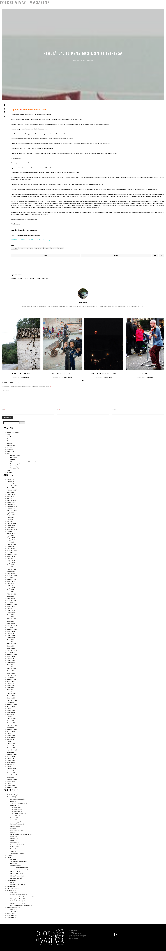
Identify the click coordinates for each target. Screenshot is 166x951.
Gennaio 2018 (11, 671)
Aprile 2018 (10, 664)
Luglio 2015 (10, 733)
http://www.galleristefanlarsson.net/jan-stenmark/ (26, 235)
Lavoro (12, 832)
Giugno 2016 (11, 710)
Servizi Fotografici (15, 464)
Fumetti (12, 828)
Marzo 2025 (10, 498)
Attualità (13, 805)
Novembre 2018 (12, 650)
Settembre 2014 (12, 754)
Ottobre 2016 (11, 702)
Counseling (13, 457)
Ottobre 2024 (11, 508)
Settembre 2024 (12, 511)
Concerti (13, 820)
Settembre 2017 (12, 679)
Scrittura (13, 847)
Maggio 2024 (11, 517)
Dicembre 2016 (11, 698)
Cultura (9, 797)
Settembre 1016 (12, 787)
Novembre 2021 (12, 575)
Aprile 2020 (10, 615)
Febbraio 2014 (11, 768)
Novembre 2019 (12, 625)
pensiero (20, 278)
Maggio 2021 (11, 588)
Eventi (9, 857)
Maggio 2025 (11, 496)
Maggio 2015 (11, 737)
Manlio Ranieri (25, 377)
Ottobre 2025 (11, 488)
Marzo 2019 (10, 642)
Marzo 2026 (10, 479)
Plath (21, 109)
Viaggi (12, 851)
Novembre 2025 (12, 486)
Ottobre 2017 (11, 677)
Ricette (12, 909)
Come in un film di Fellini (103, 374)
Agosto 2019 (11, 631)
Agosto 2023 (11, 533)
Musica (12, 838)
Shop (8, 470)
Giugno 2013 (11, 785)
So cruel (145, 374)
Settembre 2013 (12, 779)
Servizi (9, 453)
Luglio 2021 (10, 583)
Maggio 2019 (11, 637)
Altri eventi (13, 859)
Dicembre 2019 (11, 623)
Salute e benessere (12, 907)
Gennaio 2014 (11, 771)
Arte (11, 801)
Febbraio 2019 (11, 644)
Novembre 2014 (12, 750)
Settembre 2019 (12, 629)
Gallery (9, 441)
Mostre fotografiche (16, 876)
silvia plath (45, 278)
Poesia (12, 840)
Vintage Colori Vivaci (16, 853)
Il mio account (11, 445)
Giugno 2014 (11, 760)
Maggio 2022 (11, 563)
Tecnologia (17, 815)
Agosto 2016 (11, 706)
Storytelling (13, 466)
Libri (11, 836)
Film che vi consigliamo (17, 894)
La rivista (9, 447)
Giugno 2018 (11, 660)
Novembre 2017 (12, 675)
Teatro (12, 849)
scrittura (32, 278)
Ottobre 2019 (11, 627)
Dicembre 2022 (11, 548)
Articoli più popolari (13, 432)
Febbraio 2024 (11, 523)
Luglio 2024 (10, 513)
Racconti (83, 48)
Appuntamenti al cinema (17, 861)
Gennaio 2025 (11, 502)
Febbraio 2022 (11, 569)
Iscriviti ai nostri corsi (20, 869)
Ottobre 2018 (11, 652)
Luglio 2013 (10, 783)
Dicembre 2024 (11, 504)
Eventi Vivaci (11, 880)
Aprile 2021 (10, 590)
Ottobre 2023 (11, 531)
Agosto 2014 (11, 756)
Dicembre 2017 (11, 673)
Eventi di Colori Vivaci (16, 884)
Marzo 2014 (10, 766)
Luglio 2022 (10, 558)
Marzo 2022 (10, 567)
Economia (17, 811)
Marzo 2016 (10, 716)
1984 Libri (13, 892)
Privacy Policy (11, 451)
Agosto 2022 (11, 556)
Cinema (12, 817)
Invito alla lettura (15, 830)
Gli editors (10, 443)
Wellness (13, 911)
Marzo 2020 (10, 617)
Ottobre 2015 (11, 727)
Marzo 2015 (10, 741)
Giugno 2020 (11, 610)
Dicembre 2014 (11, 748)
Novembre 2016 (12, 700)
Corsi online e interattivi (21, 867)
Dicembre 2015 (11, 723)
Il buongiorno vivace (16, 899)
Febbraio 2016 (11, 719)
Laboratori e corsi (15, 865)
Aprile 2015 (10, 739)
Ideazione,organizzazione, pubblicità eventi (23, 462)
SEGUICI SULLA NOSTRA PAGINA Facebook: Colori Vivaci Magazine (32, 240)
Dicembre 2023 (11, 527)
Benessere (17, 807)
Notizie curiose (18, 813)
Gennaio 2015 (11, 746)
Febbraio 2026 (11, 481)
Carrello (9, 437)
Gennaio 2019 (11, 646)
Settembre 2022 (12, 554)
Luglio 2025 (10, 492)
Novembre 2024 (12, 506)
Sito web (114, 409)
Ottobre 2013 (11, 777)
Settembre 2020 (12, 604)
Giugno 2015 (11, 735)
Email (58, 409)
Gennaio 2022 (11, 571)
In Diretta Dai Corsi (16, 901)
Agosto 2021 (11, 581)
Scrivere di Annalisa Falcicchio (23, 897)
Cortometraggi (14, 822)
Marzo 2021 (10, 592)
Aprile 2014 (10, 764)
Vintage (9, 472)
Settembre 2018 (12, 654)
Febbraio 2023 (11, 544)
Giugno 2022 (11, 560)
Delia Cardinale (83, 302)
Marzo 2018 (10, 667)
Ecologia (16, 809)
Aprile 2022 (10, 565)
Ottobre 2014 (11, 752)
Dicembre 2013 (11, 773)
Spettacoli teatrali (15, 878)
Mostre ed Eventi (15, 874)
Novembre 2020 (12, 600)
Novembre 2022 (12, 550)
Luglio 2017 (10, 683)
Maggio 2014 (11, 762)
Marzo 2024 (10, 521)
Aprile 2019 (10, 639)
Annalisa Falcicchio (68, 377)
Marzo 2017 (10, 691)
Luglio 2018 (10, 658)
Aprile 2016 (10, 714)
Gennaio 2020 (11, 621)
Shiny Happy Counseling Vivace (19, 905)
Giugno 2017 (11, 685)
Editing (12, 459)
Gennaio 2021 (11, 596)
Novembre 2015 (12, 725)
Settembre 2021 (12, 579)
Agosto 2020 (11, 606)
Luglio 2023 (10, 536)
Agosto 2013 (11, 781)
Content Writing (15, 455)
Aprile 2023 (10, 542)
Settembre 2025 (12, 490)
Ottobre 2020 (11, 602)
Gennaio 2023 (11, 546)
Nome (3, 409)
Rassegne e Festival (16, 845)
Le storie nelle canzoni (16, 903)
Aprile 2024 (10, 519)
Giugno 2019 (11, 635)
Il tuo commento (5, 390)
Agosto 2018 (11, 656)
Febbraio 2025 (11, 500)
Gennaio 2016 (11, 721)
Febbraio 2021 (11, 594)
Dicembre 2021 (11, 573)
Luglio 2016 (10, 708)
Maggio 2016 (11, 712)
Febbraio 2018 (11, 669)
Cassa (8, 439)
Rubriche (9, 890)
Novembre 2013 (12, 775)
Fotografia (13, 826)
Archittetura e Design (16, 799)
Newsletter (10, 449)
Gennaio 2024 (11, 525)
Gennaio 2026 (11, 484)
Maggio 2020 (11, 612)
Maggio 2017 (11, 687)
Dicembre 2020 (11, 598)
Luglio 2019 (10, 633)
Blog (8, 434)
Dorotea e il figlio (21, 374)
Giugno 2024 (11, 515)
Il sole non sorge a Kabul (62, 374)
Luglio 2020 (10, 608)
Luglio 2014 (10, 758)
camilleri (14, 278)
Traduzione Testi (15, 468)
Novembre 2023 (12, 529)
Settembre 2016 (12, 704)
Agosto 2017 (11, 681)
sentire (38, 278)
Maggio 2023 (11, 540)
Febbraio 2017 (11, 694)
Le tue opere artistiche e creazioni (20, 834)
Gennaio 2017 (11, 696)
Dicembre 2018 (11, 648)
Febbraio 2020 (11, 619)
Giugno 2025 (11, 494)
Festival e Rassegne (16, 824)
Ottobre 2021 (11, 577)
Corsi (12, 882)
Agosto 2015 (11, 731)
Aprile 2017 (10, 689)
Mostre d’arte (14, 872)
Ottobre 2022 (11, 552)
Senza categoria (18, 803)
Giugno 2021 (11, 585)
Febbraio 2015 (11, 743)
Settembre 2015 (12, 729)
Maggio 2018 (11, 662)
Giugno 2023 (11, 538)
